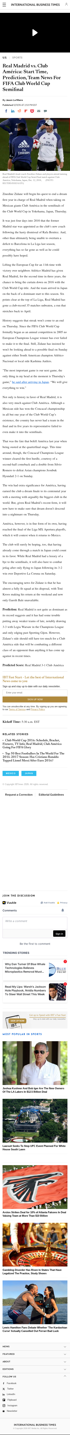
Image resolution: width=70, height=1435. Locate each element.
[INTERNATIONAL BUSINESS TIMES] (35, 5)
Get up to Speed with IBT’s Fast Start (47, 1015)
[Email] (39, 111)
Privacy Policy (38, 709)
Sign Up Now (17, 1021)
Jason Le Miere (14, 100)
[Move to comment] (45, 111)
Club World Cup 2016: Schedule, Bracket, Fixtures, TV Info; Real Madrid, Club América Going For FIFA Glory (32, 744)
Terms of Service (17, 709)
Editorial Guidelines (51, 794)
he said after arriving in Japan (30, 382)
